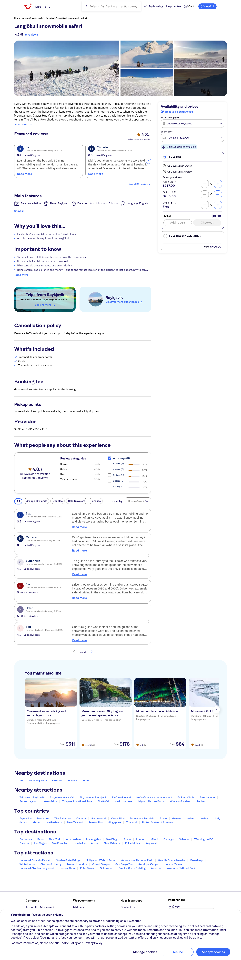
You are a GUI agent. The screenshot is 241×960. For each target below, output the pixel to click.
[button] (192, 156)
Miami (154, 839)
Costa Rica (118, 818)
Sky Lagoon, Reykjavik (93, 797)
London (140, 839)
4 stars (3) (118, 469)
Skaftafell (103, 801)
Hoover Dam (67, 868)
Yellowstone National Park (137, 860)
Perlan (201, 801)
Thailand (131, 822)
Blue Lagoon (207, 797)
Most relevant (135, 501)
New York (55, 839)
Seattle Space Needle (171, 860)
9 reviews (31, 34)
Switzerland (98, 818)
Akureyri (57, 780)
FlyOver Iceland (121, 797)
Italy (217, 818)
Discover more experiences (122, 301)
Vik (21, 780)
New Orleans (112, 843)
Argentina (26, 818)
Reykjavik (114, 297)
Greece (176, 818)
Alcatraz (156, 868)
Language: (174, 906)
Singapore (114, 822)
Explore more (43, 304)
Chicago (168, 839)
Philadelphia (132, 843)
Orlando (184, 839)
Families (96, 500)
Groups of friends (36, 500)
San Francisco (60, 843)
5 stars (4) (118, 463)
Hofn (86, 780)
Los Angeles (93, 839)
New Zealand (75, 822)
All (18, 501)
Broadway (196, 860)
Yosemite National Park (181, 868)
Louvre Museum (174, 864)
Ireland (191, 818)
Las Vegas (40, 843)
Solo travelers (76, 500)
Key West (151, 843)
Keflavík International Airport (154, 797)
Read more (21, 124)
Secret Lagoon (28, 801)
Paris (40, 839)
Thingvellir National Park (77, 801)
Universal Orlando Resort (35, 860)
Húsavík (73, 780)
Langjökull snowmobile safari (72, 18)
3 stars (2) (118, 475)
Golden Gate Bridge (68, 860)
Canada (81, 818)
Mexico (36, 822)
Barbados (43, 818)
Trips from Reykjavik (45, 294)
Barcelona (26, 839)
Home (17, 18)
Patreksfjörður (38, 780)
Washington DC (203, 839)
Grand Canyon (101, 864)
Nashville (80, 843)
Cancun (24, 843)
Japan (23, 822)
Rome (127, 839)
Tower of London (77, 864)
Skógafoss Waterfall (62, 797)
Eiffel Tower (87, 868)
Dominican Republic (142, 818)
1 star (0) (117, 486)
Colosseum (106, 868)
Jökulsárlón (50, 801)
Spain (163, 818)
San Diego (112, 839)
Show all (19, 210)
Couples (58, 500)
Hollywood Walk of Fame (100, 860)
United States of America (157, 822)
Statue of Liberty (50, 864)
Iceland (25, 18)
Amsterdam (73, 839)
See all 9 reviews (139, 184)
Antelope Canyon (148, 864)
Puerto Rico (96, 822)
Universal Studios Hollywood (37, 868)
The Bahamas (62, 818)
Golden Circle (186, 797)
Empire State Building (132, 868)
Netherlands (54, 822)
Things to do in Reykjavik (43, 18)
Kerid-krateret (124, 801)
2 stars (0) (118, 481)
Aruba (95, 843)
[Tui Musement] (39, 6)
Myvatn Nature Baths (151, 801)
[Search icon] (86, 6)
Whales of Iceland (180, 801)
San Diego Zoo (124, 864)
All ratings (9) (121, 458)
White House (27, 864)
